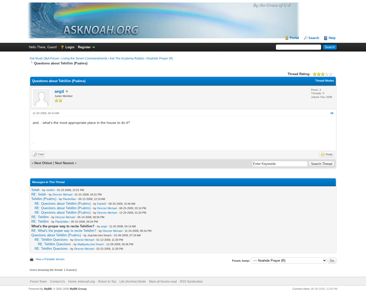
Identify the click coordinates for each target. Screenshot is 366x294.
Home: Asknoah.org (81, 281)
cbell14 (50, 190)
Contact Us (57, 281)
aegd (59, 91)
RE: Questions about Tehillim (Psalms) (63, 203)
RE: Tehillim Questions (51, 240)
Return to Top (107, 281)
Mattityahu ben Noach (90, 244)
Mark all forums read (163, 281)
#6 (331, 113)
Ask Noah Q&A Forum (44, 58)
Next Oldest (43, 163)
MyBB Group (78, 288)
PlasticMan (69, 198)
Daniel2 (101, 203)
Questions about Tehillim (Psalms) (56, 235)
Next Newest (64, 163)
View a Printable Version (50, 259)
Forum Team (38, 281)
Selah (35, 190)
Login (69, 47)
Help (332, 38)
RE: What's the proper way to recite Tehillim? (63, 231)
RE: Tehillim (40, 217)
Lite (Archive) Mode (133, 281)
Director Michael (62, 194)
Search (313, 38)
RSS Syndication (191, 281)
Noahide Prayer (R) (160, 58)
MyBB (48, 288)
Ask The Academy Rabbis (127, 58)
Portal (294, 38)
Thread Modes (324, 80)
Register (84, 47)
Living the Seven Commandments (84, 58)
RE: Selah (38, 194)
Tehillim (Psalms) (43, 199)
